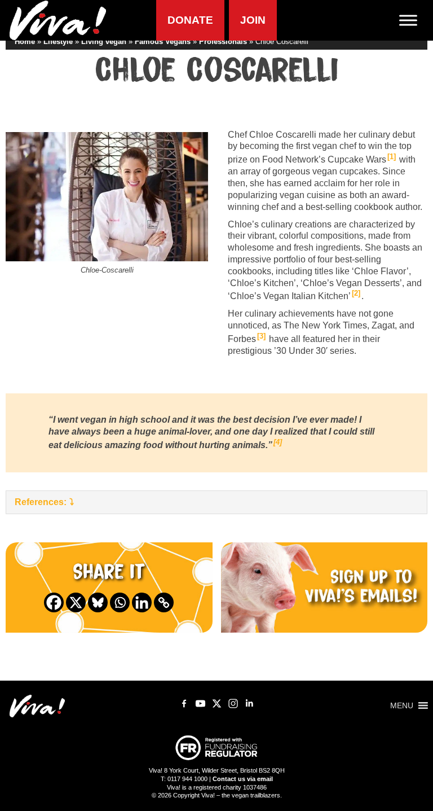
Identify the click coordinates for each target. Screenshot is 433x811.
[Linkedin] (142, 602)
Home (25, 41)
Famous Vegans (163, 41)
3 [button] (261, 336)
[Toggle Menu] (412, 20)
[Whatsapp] (120, 602)
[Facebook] (54, 602)
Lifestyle (58, 41)
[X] (76, 602)
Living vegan (103, 41)
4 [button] (278, 442)
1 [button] (392, 156)
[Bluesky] (98, 602)
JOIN (253, 20)
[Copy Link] (164, 602)
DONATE (190, 20)
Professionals (223, 41)
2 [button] (356, 293)
